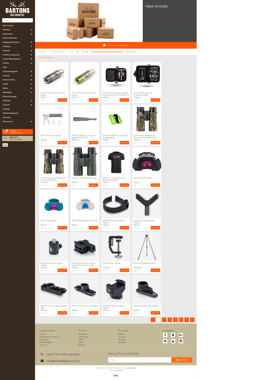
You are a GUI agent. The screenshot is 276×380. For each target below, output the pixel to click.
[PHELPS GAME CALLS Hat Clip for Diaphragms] (115, 119)
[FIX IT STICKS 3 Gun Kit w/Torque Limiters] (146, 76)
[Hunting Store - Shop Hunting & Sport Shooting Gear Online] (17, 8)
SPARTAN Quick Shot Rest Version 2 (144, 222)
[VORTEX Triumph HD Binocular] (84, 161)
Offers (81, 339)
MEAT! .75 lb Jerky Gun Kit (50, 136)
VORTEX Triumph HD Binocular (83, 178)
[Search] (31, 20)
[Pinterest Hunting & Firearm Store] (165, 341)
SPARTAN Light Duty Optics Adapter (51, 264)
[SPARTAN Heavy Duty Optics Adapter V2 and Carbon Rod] (84, 246)
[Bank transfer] (5, 145)
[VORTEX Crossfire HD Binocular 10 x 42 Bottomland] (53, 161)
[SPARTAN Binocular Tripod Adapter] (115, 204)
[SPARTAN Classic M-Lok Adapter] (84, 289)
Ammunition (8, 34)
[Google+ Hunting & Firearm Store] (181, 335)
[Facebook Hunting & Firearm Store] (165, 335)
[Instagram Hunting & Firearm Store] (181, 341)
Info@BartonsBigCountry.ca (62, 360)
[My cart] (5, 133)
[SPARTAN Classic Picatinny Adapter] (115, 289)
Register (121, 334)
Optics (5, 88)
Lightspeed (132, 368)
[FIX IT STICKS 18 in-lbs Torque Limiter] (84, 76)
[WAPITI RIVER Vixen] (53, 204)
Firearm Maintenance (12, 59)
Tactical (6, 105)
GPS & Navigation (10, 71)
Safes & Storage (9, 97)
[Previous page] (153, 320)
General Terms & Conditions (49, 337)
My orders (121, 337)
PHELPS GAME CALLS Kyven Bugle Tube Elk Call (83, 137)
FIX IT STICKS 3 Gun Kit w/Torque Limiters (142, 94)
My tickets (121, 339)
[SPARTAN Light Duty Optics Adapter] (53, 246)
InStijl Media (119, 370)
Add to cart (62, 100)
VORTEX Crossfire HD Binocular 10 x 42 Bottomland (53, 179)
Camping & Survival (11, 42)
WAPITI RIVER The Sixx (142, 178)
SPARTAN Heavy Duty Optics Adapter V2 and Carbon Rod (83, 264)
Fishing (6, 63)
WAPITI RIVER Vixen (48, 221)
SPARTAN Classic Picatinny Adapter (113, 307)
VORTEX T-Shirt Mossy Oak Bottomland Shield (114, 179)
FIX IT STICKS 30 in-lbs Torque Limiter (52, 94)
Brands (81, 342)
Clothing (6, 46)
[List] (78, 51)
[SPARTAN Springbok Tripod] (146, 246)
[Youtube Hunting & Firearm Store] (173, 341)
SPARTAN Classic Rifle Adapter (145, 306)
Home (40, 57)
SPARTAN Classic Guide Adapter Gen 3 (53, 307)
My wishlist (122, 342)
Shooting (6, 101)
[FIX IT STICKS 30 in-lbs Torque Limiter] (53, 76)
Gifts (5, 67)
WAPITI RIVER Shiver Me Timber (84, 221)
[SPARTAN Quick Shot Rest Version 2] (146, 204)
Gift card (6, 117)
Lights (5, 84)
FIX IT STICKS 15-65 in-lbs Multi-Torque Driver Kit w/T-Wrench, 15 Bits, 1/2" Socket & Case (116, 94)
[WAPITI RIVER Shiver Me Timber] (84, 204)
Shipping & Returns (46, 342)
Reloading (7, 92)
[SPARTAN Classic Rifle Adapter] (146, 289)
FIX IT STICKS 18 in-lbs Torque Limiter (83, 94)
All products (83, 334)
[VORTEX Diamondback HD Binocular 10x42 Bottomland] (146, 119)
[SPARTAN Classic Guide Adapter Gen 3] (53, 289)
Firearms (6, 51)
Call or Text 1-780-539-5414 (62, 354)
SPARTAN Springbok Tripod (144, 263)
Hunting (6, 76)
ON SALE (6, 30)
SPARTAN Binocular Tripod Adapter (113, 222)
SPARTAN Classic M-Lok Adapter (84, 306)
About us (42, 334)
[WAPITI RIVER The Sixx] (146, 161)
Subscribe (183, 360)
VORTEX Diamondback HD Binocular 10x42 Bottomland (144, 137)
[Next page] (192, 320)
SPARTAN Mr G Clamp (111, 263)
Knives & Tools (9, 80)
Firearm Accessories (11, 55)
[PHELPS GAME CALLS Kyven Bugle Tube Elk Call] (84, 119)
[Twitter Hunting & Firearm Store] (173, 335)
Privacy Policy (44, 339)
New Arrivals (8, 26)
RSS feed (82, 345)
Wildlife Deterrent (10, 113)
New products (84, 337)
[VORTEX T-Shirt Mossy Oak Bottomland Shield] (115, 161)
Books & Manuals (10, 38)
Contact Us (43, 345)
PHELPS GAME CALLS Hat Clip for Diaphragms (115, 137)
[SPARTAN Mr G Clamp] (115, 246)
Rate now (43, 100)
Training (6, 109)
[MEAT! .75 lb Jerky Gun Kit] (53, 119)
